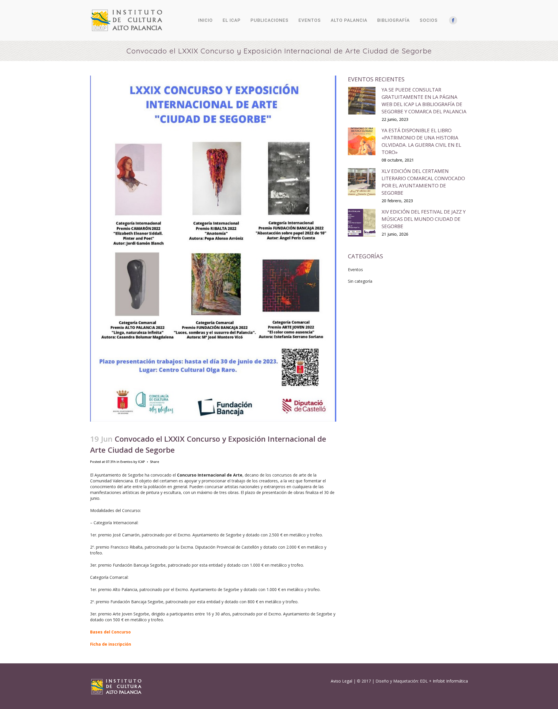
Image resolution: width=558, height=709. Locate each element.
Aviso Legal (341, 681)
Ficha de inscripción (110, 644)
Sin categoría (360, 281)
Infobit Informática (450, 681)
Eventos (126, 461)
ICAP (141, 461)
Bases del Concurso (110, 632)
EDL (424, 681)
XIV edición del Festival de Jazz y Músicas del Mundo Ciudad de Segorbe (424, 219)
